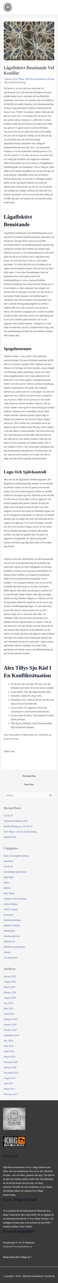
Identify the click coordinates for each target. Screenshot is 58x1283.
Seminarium (9, 931)
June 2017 (8, 1083)
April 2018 (9, 1051)
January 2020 (10, 992)
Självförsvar (9, 941)
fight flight (9, 877)
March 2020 (9, 987)
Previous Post (29, 776)
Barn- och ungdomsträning (16, 855)
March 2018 (9, 1056)
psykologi (8, 914)
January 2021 (10, 976)
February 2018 (11, 1062)
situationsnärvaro (12, 936)
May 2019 (8, 1008)
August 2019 (10, 997)
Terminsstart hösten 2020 (15, 821)
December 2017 (11, 1072)
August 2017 (10, 1078)
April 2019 (9, 1014)
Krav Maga (18, 79)
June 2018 (8, 1046)
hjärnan (8, 79)
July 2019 (8, 1003)
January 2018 (10, 1067)
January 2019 (10, 1024)
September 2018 (11, 1035)
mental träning (10, 904)
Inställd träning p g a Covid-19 (18, 826)
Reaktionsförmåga (12, 920)
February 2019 (11, 1019)
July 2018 (8, 1040)
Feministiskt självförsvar (15, 872)
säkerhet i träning (12, 925)
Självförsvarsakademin (35, 79)
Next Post (29, 784)
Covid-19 (8, 815)
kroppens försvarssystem (15, 898)
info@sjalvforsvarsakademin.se (17, 1246)
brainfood (8, 861)
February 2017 (11, 1094)
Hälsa (6, 882)
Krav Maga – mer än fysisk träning (20, 831)
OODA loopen (11, 909)
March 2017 (9, 1089)
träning (50, 79)
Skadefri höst (10, 837)
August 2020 (10, 981)
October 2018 (10, 1030)
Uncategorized (10, 957)
